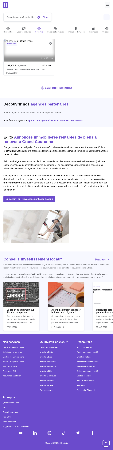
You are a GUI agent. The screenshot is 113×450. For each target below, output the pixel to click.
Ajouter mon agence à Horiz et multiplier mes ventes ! (55, 120)
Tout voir (101, 259)
